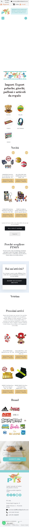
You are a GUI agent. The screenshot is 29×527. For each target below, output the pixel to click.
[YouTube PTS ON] (17, 471)
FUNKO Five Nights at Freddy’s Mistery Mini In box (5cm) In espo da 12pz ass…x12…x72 (21, 210)
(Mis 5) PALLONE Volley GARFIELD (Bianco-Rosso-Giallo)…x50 (21, 176)
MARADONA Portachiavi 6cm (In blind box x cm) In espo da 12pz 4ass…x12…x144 (7, 176)
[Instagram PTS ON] (11, 471)
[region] (14, 45)
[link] (14, 75)
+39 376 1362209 (14, 491)
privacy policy (22, 440)
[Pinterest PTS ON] (20, 471)
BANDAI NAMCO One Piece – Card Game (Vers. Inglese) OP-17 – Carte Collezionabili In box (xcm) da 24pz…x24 (21, 387)
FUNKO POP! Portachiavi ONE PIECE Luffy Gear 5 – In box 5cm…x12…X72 (8, 210)
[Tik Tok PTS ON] (14, 471)
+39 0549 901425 (14, 489)
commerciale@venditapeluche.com (18, 486)
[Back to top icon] (24, 523)
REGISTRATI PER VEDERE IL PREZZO (7, 180)
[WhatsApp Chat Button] (4, 523)
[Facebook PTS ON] (8, 471)
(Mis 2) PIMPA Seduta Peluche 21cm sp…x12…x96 (8, 351)
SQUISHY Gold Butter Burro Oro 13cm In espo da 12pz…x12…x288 (8, 387)
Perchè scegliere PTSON (15, 245)
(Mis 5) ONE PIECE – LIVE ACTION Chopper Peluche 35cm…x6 (21, 352)
